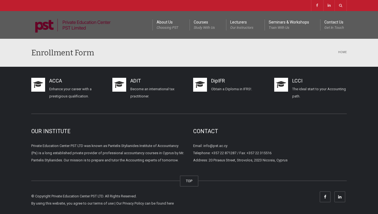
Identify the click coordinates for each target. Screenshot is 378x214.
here (170, 203)
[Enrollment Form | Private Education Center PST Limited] (72, 25)
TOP (189, 181)
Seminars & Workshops (289, 25)
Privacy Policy (133, 203)
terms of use (104, 203)
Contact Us (334, 25)
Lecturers (241, 25)
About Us (167, 25)
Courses (204, 25)
